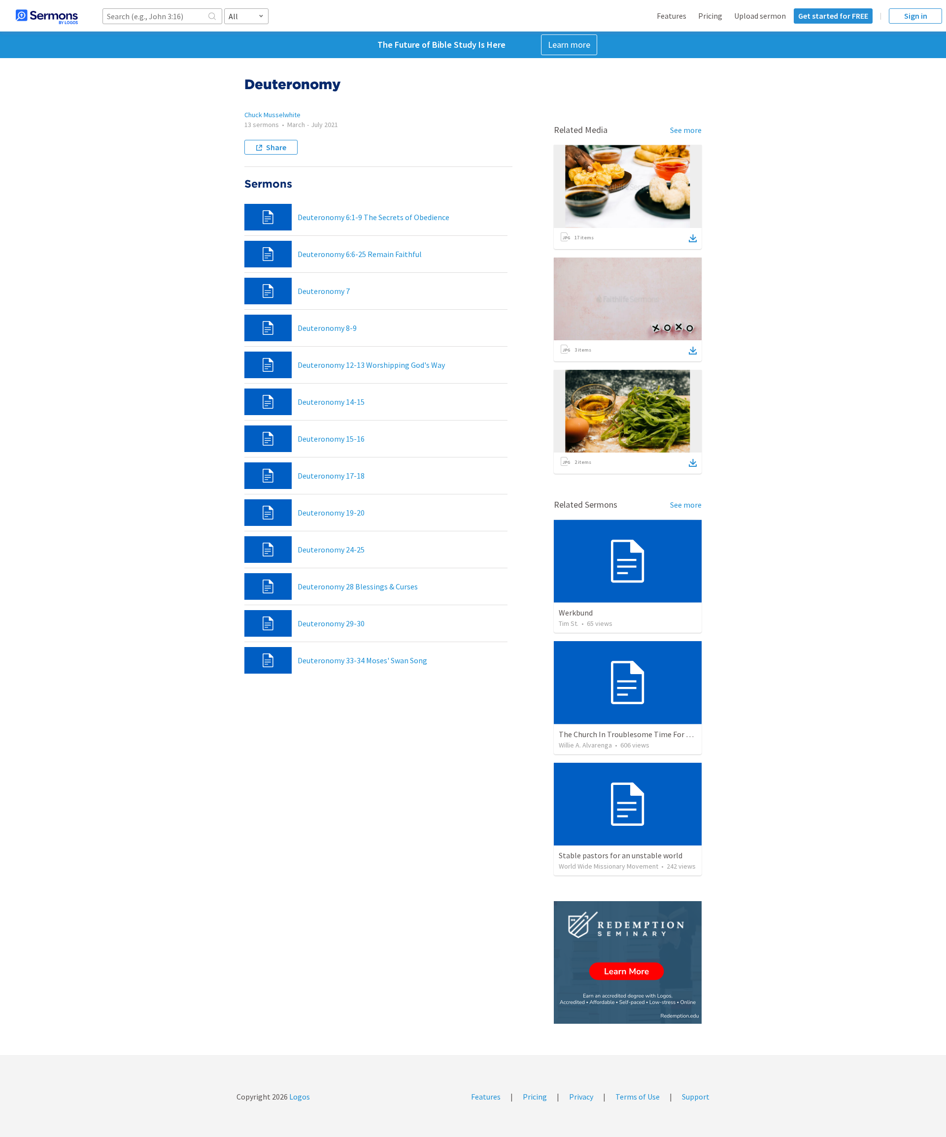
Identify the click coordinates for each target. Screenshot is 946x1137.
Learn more (569, 44)
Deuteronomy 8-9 (327, 328)
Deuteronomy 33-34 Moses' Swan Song (362, 660)
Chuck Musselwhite (272, 114)
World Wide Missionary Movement (608, 866)
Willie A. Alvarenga (585, 745)
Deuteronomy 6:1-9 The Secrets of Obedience (373, 217)
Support (696, 1097)
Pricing (710, 16)
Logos (299, 1097)
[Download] (693, 238)
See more (686, 130)
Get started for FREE (833, 16)
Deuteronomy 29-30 (331, 623)
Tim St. (568, 623)
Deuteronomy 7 (324, 291)
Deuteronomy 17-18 (331, 476)
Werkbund (576, 612)
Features (671, 16)
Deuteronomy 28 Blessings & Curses (358, 586)
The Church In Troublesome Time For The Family (641, 734)
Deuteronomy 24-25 (331, 549)
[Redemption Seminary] (628, 962)
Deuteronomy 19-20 (331, 513)
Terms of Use (637, 1097)
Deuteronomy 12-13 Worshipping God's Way (371, 365)
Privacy (581, 1097)
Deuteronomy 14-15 (331, 402)
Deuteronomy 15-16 (331, 439)
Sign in (915, 16)
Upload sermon (760, 16)
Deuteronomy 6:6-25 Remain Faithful (360, 254)
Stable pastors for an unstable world (620, 855)
